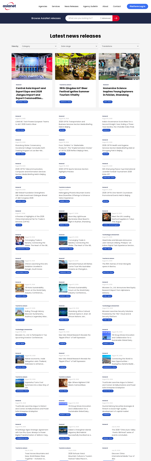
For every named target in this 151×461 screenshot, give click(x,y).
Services (56, 6)
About (105, 6)
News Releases (71, 6)
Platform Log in (137, 6)
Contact (117, 6)
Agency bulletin (90, 6)
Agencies (43, 6)
